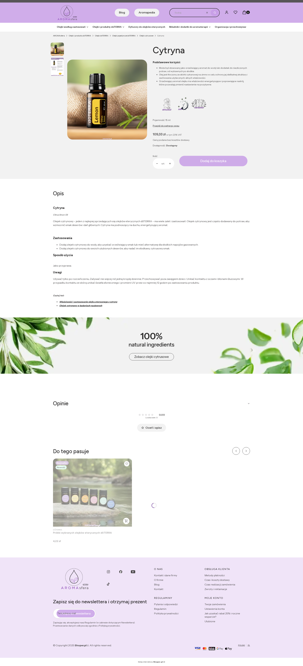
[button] (215, 12)
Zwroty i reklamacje (216, 589)
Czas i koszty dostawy (217, 579)
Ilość (155, 156)
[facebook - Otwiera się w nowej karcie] (121, 573)
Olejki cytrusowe (146, 35)
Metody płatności (215, 575)
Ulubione (210, 621)
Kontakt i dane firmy (165, 575)
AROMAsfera (59, 35)
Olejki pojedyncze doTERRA (124, 35)
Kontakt (158, 589)
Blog (122, 12)
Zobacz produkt (126, 521)
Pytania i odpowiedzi (166, 604)
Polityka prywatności (166, 613)
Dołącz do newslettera (76, 613)
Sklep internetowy (150, 662)
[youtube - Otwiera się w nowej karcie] (133, 573)
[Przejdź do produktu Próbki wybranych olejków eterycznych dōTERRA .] (92, 493)
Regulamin (160, 608)
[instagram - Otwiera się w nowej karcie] (108, 573)
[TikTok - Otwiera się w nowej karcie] (108, 585)
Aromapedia (147, 12)
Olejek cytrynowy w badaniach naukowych (80, 305)
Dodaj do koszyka (213, 161)
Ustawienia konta (215, 608)
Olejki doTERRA (101, 35)
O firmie (158, 579)
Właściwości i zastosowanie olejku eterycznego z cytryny (88, 302)
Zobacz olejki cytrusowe (151, 357)
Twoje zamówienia (215, 604)
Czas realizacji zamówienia (220, 584)
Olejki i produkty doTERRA (80, 35)
